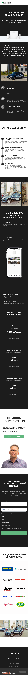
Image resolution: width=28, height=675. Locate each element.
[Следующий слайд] (27, 628)
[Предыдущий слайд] (1, 628)
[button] (14, 436)
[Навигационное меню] (26, 2)
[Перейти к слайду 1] (11, 638)
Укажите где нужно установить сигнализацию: (12, 501)
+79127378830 (17, 658)
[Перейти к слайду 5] (16, 638)
